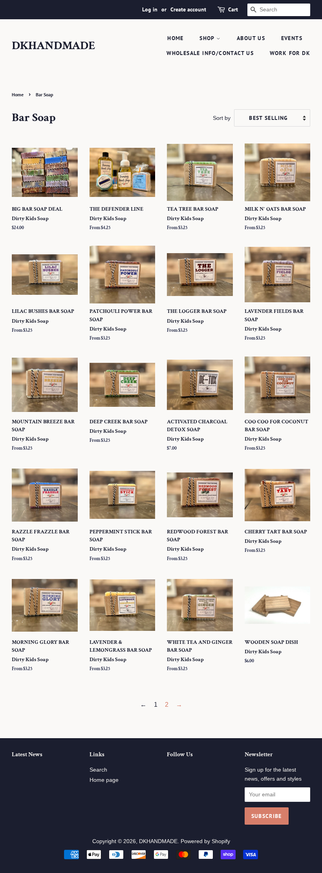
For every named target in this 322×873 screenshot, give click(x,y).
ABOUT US (251, 38)
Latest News (27, 754)
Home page (104, 780)
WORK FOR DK (290, 53)
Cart (233, 9)
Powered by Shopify (205, 841)
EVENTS (291, 38)
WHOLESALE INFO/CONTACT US (210, 53)
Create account (188, 9)
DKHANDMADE (53, 46)
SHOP (207, 38)
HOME (175, 38)
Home (18, 94)
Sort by (222, 118)
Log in (149, 9)
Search (98, 770)
